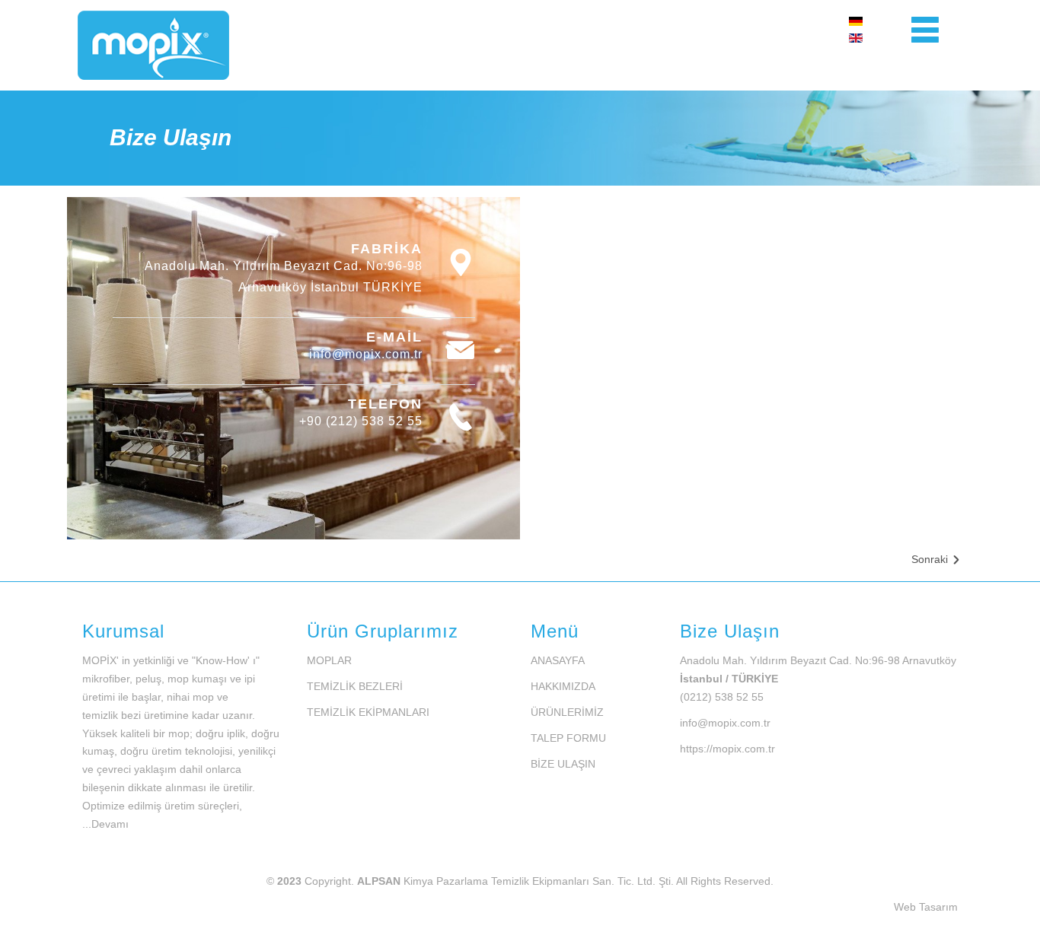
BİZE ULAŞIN (563, 764)
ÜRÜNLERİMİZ (567, 712)
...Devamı (105, 824)
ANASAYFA (558, 660)
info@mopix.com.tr (366, 354)
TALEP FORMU (568, 738)
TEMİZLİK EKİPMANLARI (368, 712)
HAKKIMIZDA (563, 686)
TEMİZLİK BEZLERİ (355, 686)
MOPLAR (329, 660)
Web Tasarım (926, 907)
